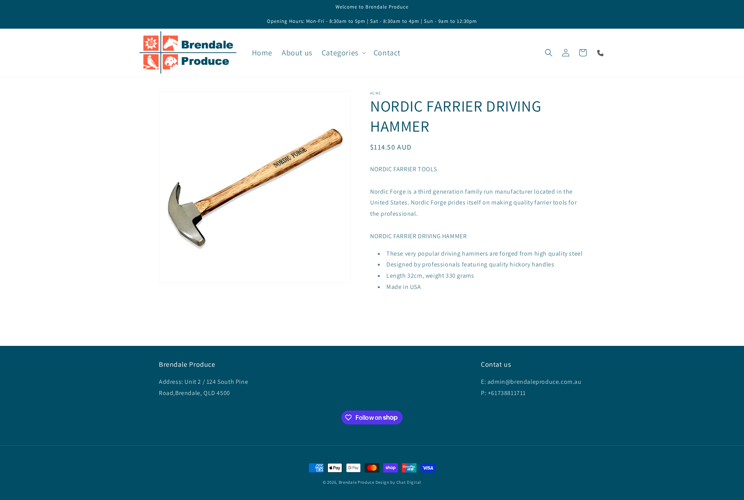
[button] (343, 52)
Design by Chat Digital (398, 482)
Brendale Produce (356, 482)
